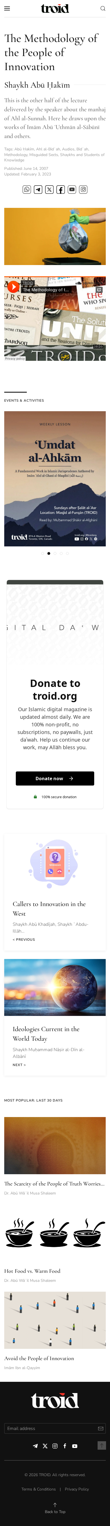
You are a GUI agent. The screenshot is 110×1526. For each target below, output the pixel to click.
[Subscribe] (100, 1428)
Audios (68, 149)
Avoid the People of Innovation (39, 1358)
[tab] (42, 553)
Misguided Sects (43, 154)
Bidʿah (82, 149)
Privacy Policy (77, 1489)
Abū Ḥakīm (24, 149)
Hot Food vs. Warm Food (32, 1271)
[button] (7, 8)
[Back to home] (55, 8)
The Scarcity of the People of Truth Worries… (54, 1183)
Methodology (15, 154)
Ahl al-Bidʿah (48, 149)
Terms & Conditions (38, 1489)
